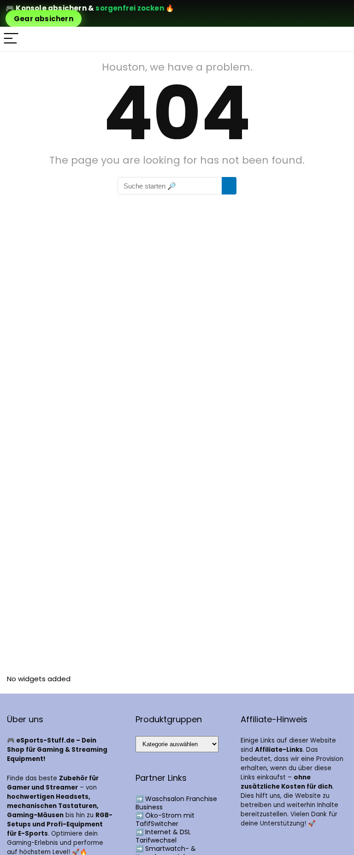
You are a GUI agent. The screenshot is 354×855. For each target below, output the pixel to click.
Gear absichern (43, 19)
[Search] (340, 39)
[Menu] (11, 39)
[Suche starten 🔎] (229, 186)
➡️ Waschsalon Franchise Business (176, 803)
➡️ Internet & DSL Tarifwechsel (163, 836)
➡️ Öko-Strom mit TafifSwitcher (165, 819)
